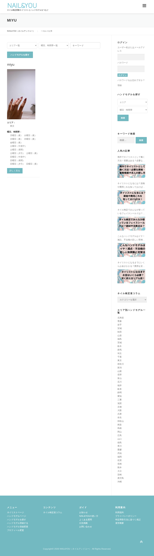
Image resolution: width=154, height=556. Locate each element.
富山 (119, 378)
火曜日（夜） (30, 135)
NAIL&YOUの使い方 (88, 516)
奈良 (119, 417)
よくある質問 (85, 519)
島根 (119, 428)
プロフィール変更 (15, 530)
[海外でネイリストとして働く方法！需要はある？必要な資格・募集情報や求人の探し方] (131, 171)
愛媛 (119, 449)
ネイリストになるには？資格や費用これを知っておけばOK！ (131, 185)
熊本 (119, 467)
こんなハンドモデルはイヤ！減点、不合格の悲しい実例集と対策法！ (131, 238)
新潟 (119, 367)
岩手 (119, 324)
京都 (119, 407)
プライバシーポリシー (125, 516)
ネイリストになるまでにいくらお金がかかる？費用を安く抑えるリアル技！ (131, 264)
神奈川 (120, 364)
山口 (119, 439)
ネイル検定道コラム (52, 512)
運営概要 (119, 523)
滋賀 (119, 403)
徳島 (119, 442)
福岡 (119, 457)
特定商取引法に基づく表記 (128, 519)
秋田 (119, 332)
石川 (119, 382)
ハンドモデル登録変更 (17, 526)
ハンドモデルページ (16, 516)
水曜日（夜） (16, 139)
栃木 (119, 346)
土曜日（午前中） (18, 146)
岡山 (119, 432)
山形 (119, 335)
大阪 (119, 410)
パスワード (122, 62)
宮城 (119, 328)
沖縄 (119, 481)
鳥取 (119, 424)
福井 (119, 385)
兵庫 (119, 414)
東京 (12, 126)
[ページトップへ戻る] (141, 542)
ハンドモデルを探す (16, 519)
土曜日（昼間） (17, 149)
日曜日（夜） (32, 164)
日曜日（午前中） (18, 157)
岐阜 (119, 389)
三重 (119, 399)
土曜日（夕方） (17, 153)
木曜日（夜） (30, 139)
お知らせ (83, 512)
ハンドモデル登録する (17, 523)
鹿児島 (120, 478)
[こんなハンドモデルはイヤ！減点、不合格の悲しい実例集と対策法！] (131, 250)
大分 (119, 471)
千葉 (119, 357)
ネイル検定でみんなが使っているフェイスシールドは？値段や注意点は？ (131, 212)
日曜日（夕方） (17, 164)
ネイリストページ (15, 512)
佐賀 (119, 460)
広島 (119, 435)
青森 (119, 321)
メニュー (144, 5)
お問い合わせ (85, 526)
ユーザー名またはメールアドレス (131, 49)
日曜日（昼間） (17, 160)
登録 (119, 85)
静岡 (119, 392)
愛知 (119, 396)
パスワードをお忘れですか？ (131, 80)
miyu (10, 64)
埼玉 (119, 353)
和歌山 (120, 421)
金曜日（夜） (16, 142)
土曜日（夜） (32, 153)
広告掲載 (83, 523)
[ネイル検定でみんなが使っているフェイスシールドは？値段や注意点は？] (131, 224)
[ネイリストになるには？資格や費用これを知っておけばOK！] (131, 197)
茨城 (119, 342)
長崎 (119, 464)
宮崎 (119, 474)
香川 (119, 446)
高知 (119, 453)
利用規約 (119, 512)
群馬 (119, 350)
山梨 (119, 371)
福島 (119, 339)
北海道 (120, 317)
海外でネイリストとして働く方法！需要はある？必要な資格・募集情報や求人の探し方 (131, 159)
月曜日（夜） (16, 135)
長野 (119, 374)
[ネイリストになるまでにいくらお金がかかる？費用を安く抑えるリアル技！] (131, 276)
